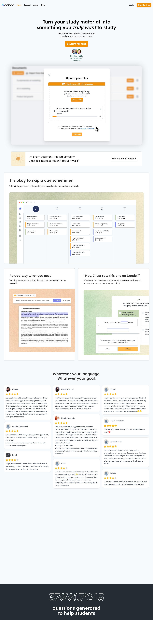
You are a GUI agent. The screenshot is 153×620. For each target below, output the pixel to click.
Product (27, 5)
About (35, 5)
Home (19, 5)
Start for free (144, 5)
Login (131, 5)
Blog (43, 5)
